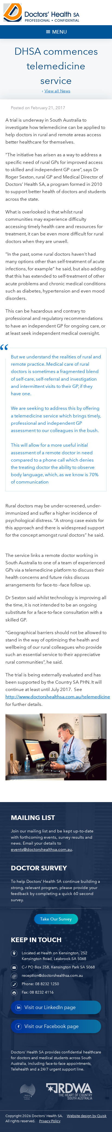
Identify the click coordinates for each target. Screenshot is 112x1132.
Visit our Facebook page (51, 1026)
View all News (57, 91)
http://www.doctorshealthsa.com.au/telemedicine (57, 696)
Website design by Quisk (87, 1116)
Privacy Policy (49, 1121)
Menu (59, 32)
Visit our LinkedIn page (50, 1007)
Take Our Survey (56, 919)
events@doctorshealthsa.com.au (41, 849)
